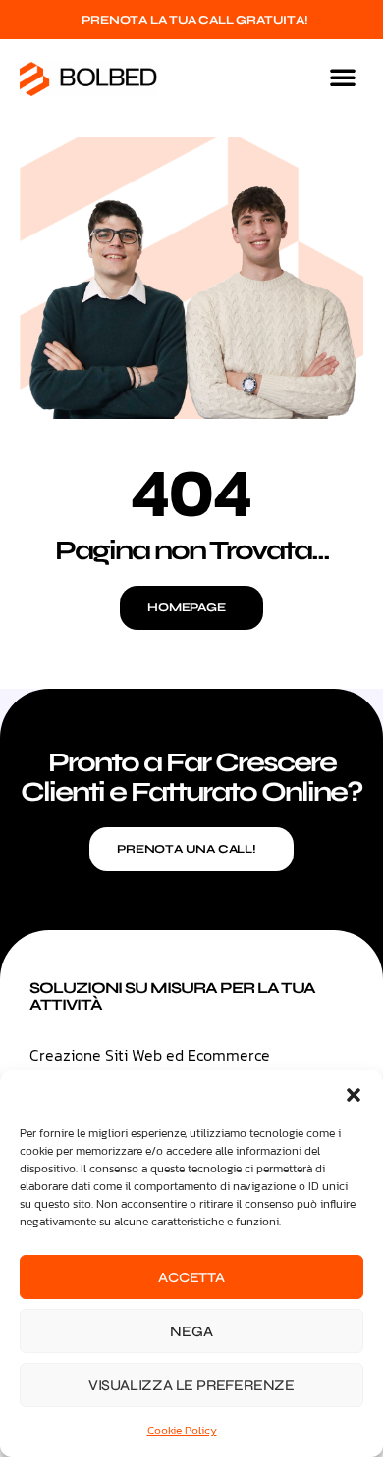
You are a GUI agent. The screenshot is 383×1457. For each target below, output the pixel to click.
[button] (353, 1095)
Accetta (191, 1277)
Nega (191, 1331)
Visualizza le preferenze (191, 1385)
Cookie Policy (182, 1430)
